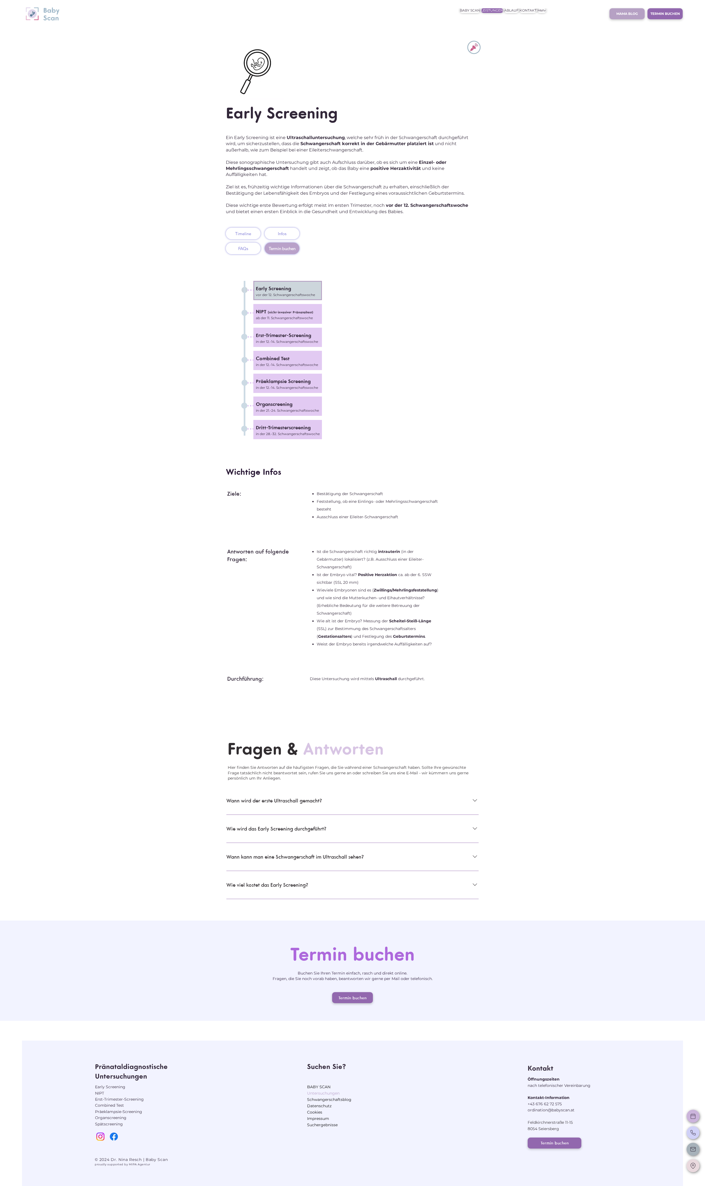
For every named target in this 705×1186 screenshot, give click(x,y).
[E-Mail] (693, 1149)
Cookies (314, 1112)
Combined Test (109, 1105)
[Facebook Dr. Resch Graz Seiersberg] (114, 1136)
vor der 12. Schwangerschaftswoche (285, 295)
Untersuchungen (323, 1093)
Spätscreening (109, 1124)
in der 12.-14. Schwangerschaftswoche (287, 342)
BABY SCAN (318, 1086)
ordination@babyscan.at (551, 1110)
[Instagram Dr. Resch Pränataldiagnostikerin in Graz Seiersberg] (100, 1136)
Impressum (318, 1118)
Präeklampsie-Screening (118, 1111)
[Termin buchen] (693, 1116)
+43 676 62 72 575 (545, 1103)
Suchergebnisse (322, 1124)
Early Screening (273, 288)
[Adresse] (693, 1165)
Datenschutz (319, 1105)
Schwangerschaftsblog (329, 1099)
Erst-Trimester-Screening (119, 1099)
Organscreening (110, 1117)
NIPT (99, 1093)
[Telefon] (693, 1132)
